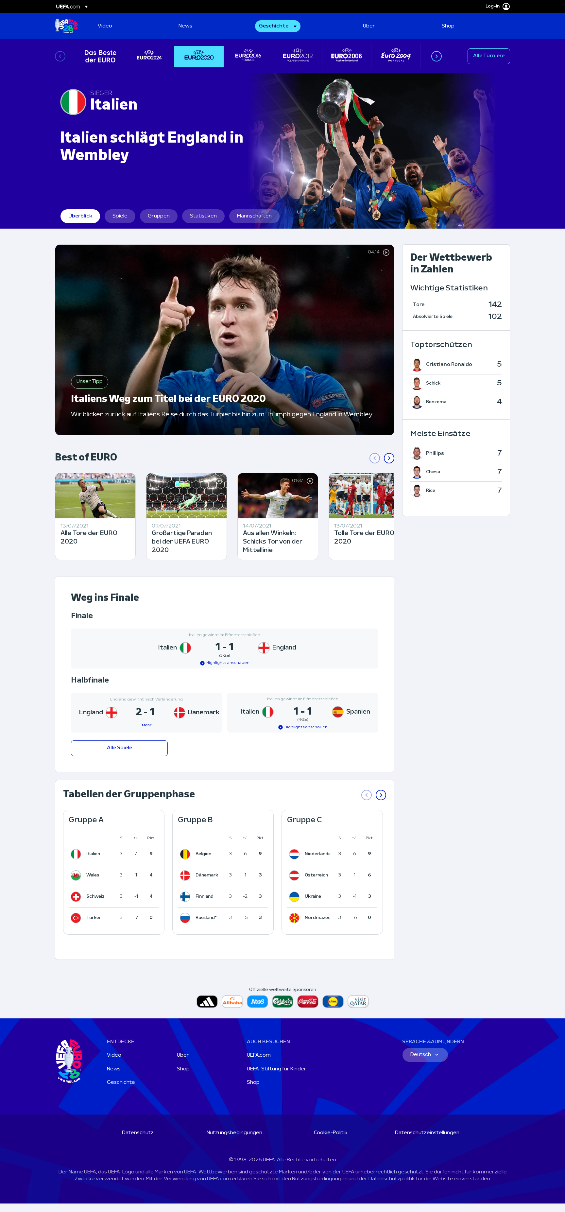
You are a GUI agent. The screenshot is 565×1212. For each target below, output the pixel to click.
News (114, 1069)
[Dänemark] (186, 875)
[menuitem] (130, 26)
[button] (278, 26)
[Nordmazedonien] (295, 918)
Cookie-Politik (331, 1133)
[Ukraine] (295, 897)
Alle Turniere (489, 56)
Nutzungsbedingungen (234, 1133)
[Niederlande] (295, 854)
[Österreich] (295, 875)
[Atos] (257, 1001)
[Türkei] (77, 918)
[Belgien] (186, 854)
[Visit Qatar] (358, 1001)
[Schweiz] (77, 897)
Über (183, 1055)
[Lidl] (333, 1001)
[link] (105, 26)
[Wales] (77, 875)
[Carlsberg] (282, 1001)
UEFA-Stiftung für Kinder (276, 1069)
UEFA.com (259, 1055)
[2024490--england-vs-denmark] (146, 713)
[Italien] (77, 854)
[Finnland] (186, 897)
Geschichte (121, 1082)
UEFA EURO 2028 (66, 26)
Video (114, 1055)
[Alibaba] (232, 1001)
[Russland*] (186, 918)
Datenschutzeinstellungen (427, 1133)
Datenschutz (138, 1133)
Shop (183, 1069)
